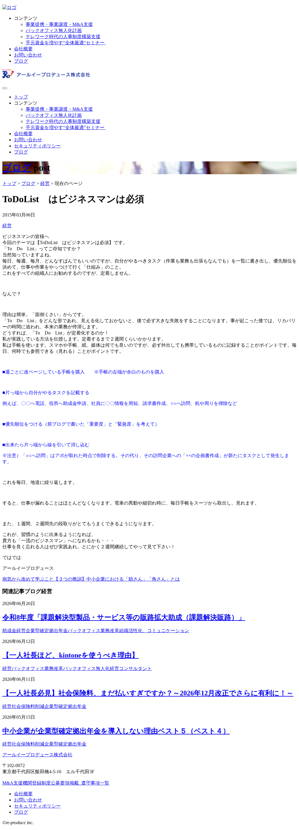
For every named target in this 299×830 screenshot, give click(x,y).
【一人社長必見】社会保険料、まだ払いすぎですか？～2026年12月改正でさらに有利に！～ (147, 693)
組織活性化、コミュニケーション (154, 630)
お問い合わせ (28, 54)
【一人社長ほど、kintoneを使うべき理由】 (70, 655)
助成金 (9, 630)
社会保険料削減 (28, 706)
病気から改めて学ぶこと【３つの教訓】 (44, 579)
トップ (21, 96)
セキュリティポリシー (37, 145)
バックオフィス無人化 (86, 668)
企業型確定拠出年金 (47, 630)
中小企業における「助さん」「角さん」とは (133, 579)
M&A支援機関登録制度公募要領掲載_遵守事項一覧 (55, 782)
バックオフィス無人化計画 (54, 30)
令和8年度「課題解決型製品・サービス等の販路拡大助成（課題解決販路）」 (123, 617)
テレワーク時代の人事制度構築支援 (63, 36)
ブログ (21, 61)
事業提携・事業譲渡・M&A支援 (59, 24)
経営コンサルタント (131, 668)
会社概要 (23, 48)
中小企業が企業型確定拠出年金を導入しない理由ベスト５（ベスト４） (116, 731)
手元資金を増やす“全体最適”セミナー (66, 42)
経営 (7, 225)
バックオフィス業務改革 (93, 630)
